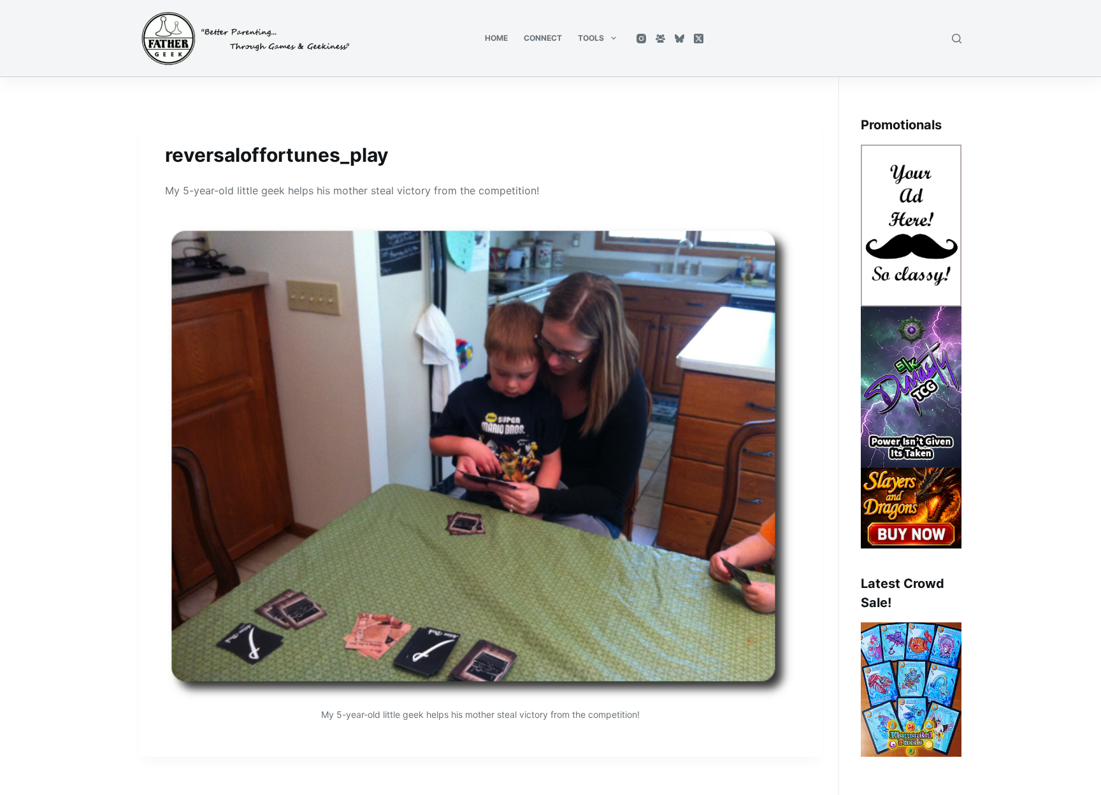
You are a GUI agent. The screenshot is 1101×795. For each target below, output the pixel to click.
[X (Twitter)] (698, 38)
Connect (543, 38)
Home (496, 38)
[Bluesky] (679, 38)
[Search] (956, 38)
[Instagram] (641, 38)
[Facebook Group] (660, 38)
